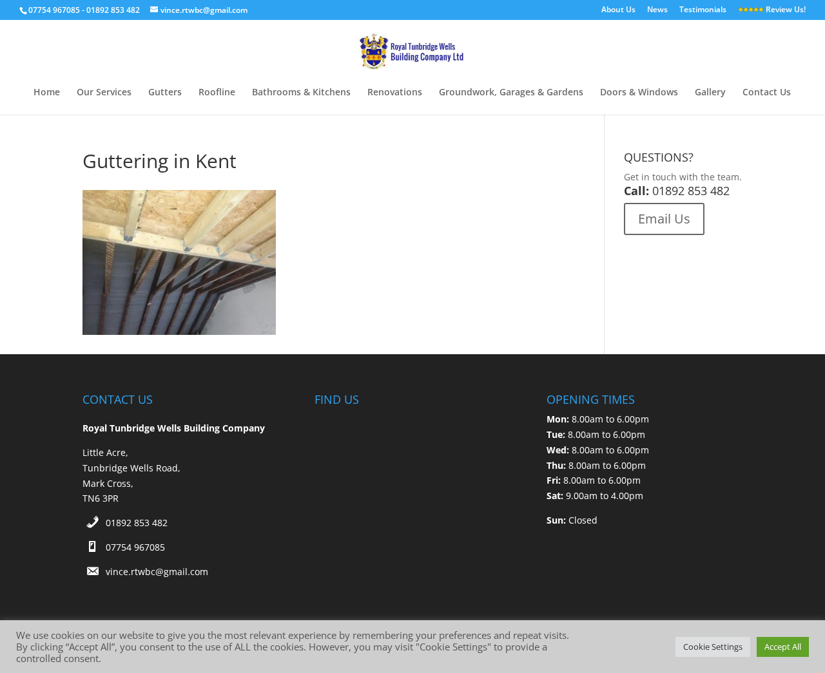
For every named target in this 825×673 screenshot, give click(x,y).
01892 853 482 (137, 523)
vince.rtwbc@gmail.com (157, 571)
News (657, 10)
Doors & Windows (639, 93)
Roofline (217, 93)
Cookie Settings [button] (712, 646)
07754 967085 (135, 547)
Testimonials (702, 10)
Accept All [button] (782, 646)
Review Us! (785, 10)
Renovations (394, 93)
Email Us (664, 218)
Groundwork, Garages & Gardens (511, 93)
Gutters (165, 93)
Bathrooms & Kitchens (301, 93)
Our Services (104, 93)
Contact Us (766, 93)
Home (47, 93)
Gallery (710, 93)
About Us (618, 10)
